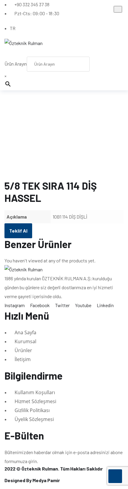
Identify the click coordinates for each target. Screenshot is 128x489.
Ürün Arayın (15, 63)
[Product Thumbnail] (118, 9)
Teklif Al (18, 230)
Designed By (32, 480)
